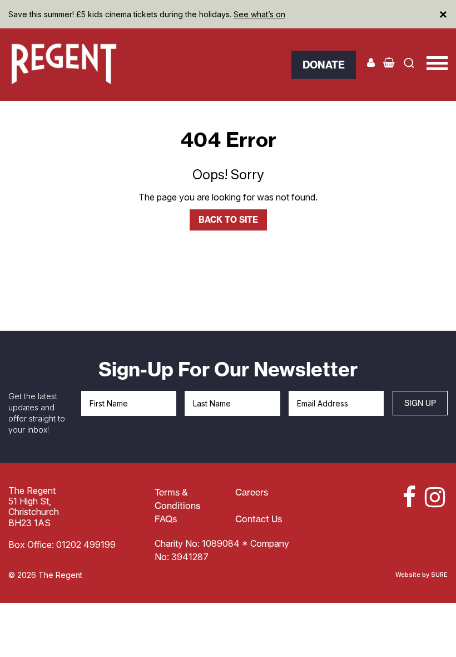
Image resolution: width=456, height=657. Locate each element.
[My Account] (371, 62)
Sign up (420, 403)
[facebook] (404, 497)
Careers (251, 492)
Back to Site (228, 219)
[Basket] (389, 62)
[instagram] (433, 497)
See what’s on (259, 14)
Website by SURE (421, 574)
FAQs (166, 518)
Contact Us (258, 518)
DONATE (324, 64)
